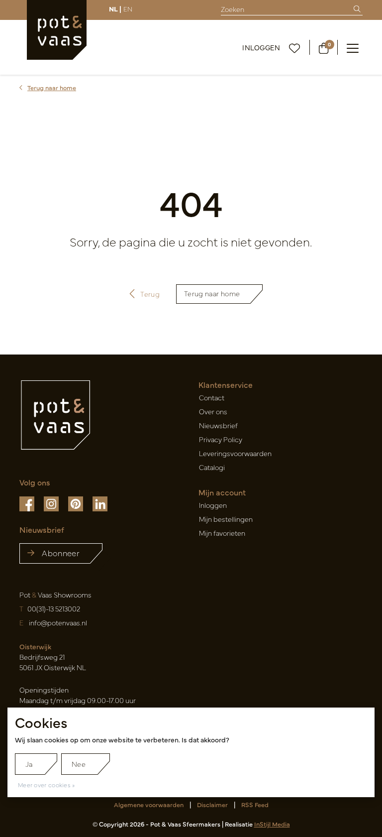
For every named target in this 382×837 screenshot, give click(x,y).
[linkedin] (100, 503)
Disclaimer (212, 804)
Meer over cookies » (46, 785)
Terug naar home (212, 293)
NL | (115, 8)
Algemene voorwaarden (149, 804)
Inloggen (261, 47)
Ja (29, 764)
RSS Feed (255, 804)
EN (127, 8)
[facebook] (27, 503)
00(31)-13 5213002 (53, 608)
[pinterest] (76, 503)
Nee (79, 764)
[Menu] (353, 47)
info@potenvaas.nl (58, 622)
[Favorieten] (294, 47)
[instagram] (52, 503)
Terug (150, 294)
